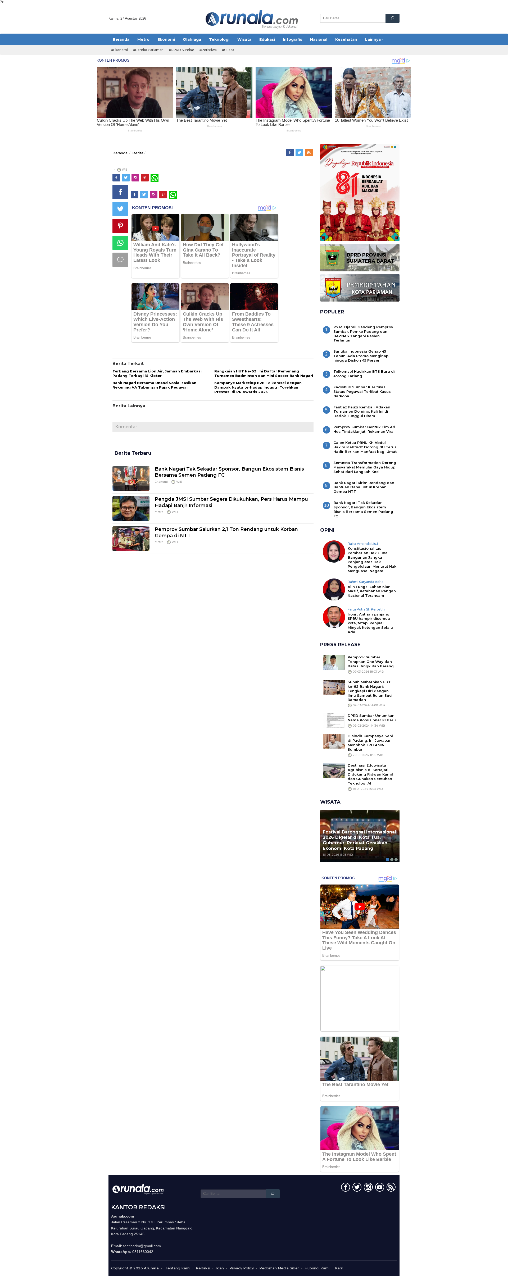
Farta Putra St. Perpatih (366, 609)
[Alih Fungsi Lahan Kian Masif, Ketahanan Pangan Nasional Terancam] (334, 589)
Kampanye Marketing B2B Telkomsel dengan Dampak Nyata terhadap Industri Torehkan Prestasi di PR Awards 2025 (258, 387)
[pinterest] (145, 178)
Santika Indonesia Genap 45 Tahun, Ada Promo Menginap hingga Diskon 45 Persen (360, 355)
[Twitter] (300, 153)
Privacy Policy (241, 1268)
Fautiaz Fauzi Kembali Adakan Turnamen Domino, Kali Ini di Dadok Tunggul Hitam (361, 411)
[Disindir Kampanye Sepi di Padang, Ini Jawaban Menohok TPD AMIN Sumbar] (334, 741)
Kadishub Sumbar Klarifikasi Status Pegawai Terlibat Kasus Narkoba (362, 391)
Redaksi (203, 1268)
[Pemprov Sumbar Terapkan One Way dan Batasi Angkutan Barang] (334, 662)
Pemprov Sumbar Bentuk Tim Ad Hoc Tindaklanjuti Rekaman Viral (364, 429)
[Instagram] (135, 178)
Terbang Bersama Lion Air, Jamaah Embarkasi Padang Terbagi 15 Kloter (157, 373)
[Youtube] (379, 1188)
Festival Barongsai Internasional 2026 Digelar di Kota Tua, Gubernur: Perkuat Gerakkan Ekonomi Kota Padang (359, 840)
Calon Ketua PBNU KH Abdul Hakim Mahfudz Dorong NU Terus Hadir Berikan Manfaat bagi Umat (365, 447)
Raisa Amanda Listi (363, 544)
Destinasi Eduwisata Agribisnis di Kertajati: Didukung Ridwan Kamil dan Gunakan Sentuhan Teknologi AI (370, 774)
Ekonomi (161, 482)
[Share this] (120, 192)
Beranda (120, 153)
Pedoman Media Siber (279, 1268)
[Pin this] (120, 226)
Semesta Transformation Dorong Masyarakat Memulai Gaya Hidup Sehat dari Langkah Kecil (364, 467)
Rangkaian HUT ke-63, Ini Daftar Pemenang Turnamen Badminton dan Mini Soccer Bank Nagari (263, 373)
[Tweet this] (120, 209)
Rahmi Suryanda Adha (365, 582)
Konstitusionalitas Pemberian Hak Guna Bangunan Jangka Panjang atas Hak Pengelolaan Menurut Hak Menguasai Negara (372, 559)
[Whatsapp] (120, 243)
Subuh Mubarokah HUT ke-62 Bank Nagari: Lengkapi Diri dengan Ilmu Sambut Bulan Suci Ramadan (370, 691)
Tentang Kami (177, 1268)
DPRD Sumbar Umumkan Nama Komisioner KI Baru (372, 717)
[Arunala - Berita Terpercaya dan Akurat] (252, 18)
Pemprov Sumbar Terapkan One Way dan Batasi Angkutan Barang (371, 661)
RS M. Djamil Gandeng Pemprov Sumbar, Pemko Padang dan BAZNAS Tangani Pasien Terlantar (363, 334)
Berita (137, 153)
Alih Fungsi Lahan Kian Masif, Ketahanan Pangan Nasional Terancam (372, 591)
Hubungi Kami (317, 1268)
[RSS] (309, 153)
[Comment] (120, 260)
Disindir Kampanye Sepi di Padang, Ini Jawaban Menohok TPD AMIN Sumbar (370, 742)
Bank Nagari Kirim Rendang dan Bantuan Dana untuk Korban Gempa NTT (363, 487)
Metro (159, 512)
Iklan (220, 1268)
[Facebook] (290, 153)
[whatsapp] (154, 178)
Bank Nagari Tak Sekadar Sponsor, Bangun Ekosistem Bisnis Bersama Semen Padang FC (363, 509)
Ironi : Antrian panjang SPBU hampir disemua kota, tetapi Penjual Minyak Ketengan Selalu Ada (370, 623)
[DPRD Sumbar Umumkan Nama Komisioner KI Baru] (334, 720)
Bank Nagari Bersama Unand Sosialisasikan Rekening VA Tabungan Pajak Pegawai (154, 385)
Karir (339, 1268)
